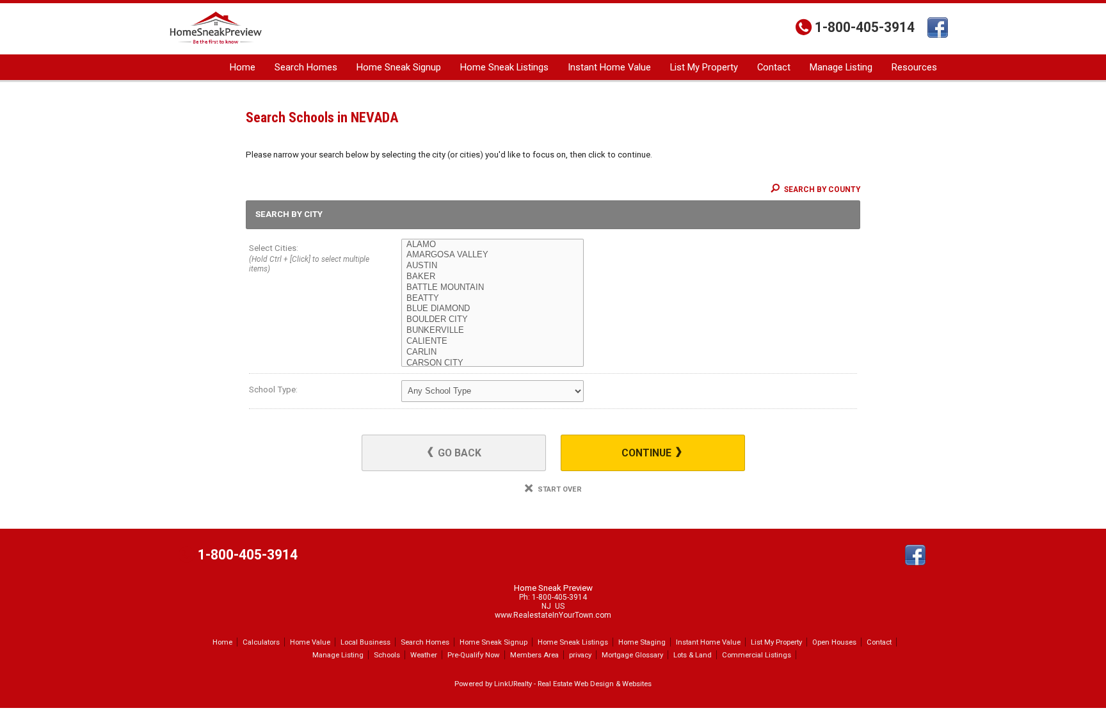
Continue (647, 453)
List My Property (704, 67)
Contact (773, 67)
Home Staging (642, 642)
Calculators (261, 642)
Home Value (310, 642)
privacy (580, 654)
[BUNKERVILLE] (492, 330)
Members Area (534, 654)
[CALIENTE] (492, 341)
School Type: (273, 389)
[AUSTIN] (492, 266)
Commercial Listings (756, 654)
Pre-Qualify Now (473, 654)
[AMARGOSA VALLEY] (492, 255)
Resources (914, 67)
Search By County (821, 189)
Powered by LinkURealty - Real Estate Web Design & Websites (553, 683)
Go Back (458, 453)
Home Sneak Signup (399, 67)
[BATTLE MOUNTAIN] (492, 287)
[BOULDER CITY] (492, 319)
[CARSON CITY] (492, 363)
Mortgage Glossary (632, 654)
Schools (387, 654)
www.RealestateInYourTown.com (553, 615)
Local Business (365, 642)
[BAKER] (492, 276)
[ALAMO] (492, 244)
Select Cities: (309, 258)
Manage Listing (841, 67)
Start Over (559, 489)
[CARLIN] (492, 352)
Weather (423, 654)
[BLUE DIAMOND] (492, 308)
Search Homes (306, 67)
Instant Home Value (609, 67)
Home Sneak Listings (504, 67)
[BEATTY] (492, 298)
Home (242, 67)
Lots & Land (692, 654)
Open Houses (834, 642)
